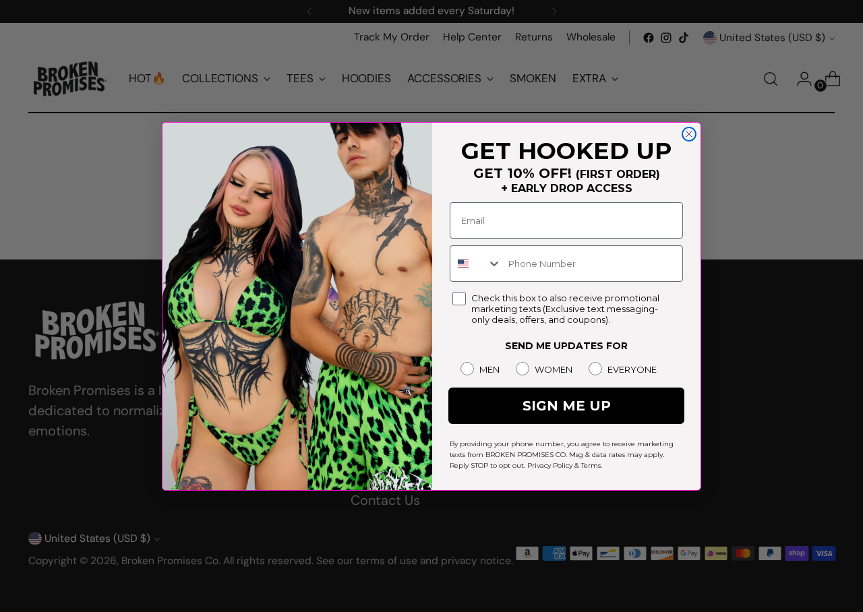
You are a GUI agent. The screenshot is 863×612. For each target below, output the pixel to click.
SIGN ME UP (567, 406)
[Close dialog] (689, 134)
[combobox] (476, 263)
